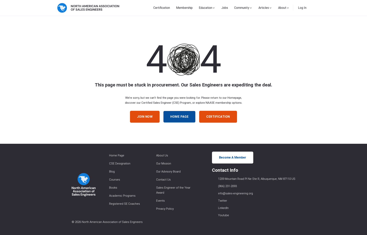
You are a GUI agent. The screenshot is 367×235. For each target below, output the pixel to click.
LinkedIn (223, 208)
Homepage (234, 97)
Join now (145, 116)
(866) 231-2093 (227, 186)
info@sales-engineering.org (235, 193)
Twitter (222, 200)
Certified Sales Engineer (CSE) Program (166, 102)
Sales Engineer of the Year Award (173, 190)
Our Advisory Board (168, 171)
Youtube (223, 215)
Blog (112, 171)
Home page (179, 116)
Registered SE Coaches (124, 203)
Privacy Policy (165, 208)
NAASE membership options (224, 102)
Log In (302, 8)
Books (113, 187)
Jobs (224, 8)
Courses (114, 179)
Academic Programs (122, 195)
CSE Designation (119, 163)
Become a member (232, 157)
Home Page (116, 155)
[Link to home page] (88, 8)
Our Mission (163, 163)
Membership (184, 8)
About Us (162, 155)
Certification (161, 8)
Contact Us (163, 179)
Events (160, 200)
